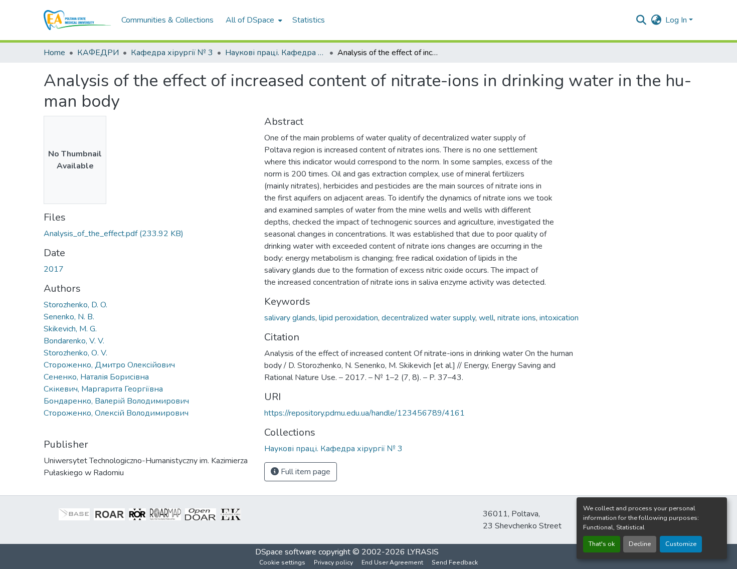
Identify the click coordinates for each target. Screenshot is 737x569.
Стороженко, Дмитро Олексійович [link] (109, 364)
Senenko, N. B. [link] (69, 316)
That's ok (602, 543)
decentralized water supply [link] (428, 317)
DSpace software (285, 551)
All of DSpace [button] (250, 20)
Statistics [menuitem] (308, 20)
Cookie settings (282, 562)
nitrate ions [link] (516, 317)
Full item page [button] (304, 471)
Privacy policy (333, 562)
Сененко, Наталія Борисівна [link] (96, 377)
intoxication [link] (559, 317)
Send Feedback (455, 562)
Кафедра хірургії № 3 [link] (172, 52)
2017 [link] (54, 269)
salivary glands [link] (289, 317)
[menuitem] (253, 20)
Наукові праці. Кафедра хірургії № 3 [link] (275, 52)
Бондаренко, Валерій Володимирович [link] (116, 401)
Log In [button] (677, 20)
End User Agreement (392, 562)
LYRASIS (423, 551)
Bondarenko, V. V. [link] (74, 340)
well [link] (486, 317)
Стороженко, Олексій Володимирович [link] (116, 413)
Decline (640, 543)
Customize (680, 543)
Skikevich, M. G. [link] (70, 328)
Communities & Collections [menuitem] (167, 20)
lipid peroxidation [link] (348, 317)
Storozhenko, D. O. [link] (75, 304)
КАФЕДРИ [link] (98, 52)
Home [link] (54, 52)
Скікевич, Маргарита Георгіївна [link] (103, 389)
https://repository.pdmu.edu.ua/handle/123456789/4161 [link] (364, 413)
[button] (77, 20)
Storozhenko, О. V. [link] (75, 352)
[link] (148, 234)
